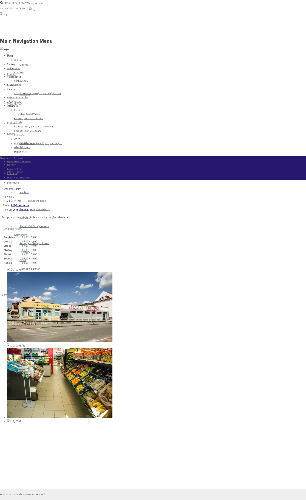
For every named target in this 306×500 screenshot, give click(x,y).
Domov (11, 164)
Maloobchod (14, 169)
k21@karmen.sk (20, 205)
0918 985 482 (20, 209)
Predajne (12, 173)
